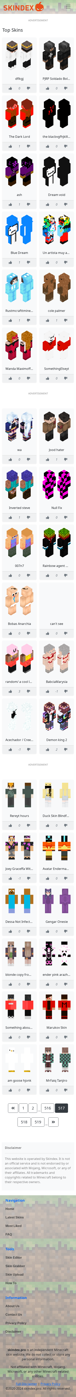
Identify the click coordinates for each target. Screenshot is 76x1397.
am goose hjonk (19, 1080)
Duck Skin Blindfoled (58, 816)
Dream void (56, 195)
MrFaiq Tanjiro (56, 1080)
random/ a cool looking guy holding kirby (35, 682)
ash (19, 195)
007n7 (19, 566)
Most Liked (13, 1226)
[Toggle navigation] (68, 6)
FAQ (8, 1234)
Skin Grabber (15, 1266)
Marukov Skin (57, 1027)
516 (47, 1108)
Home (9, 1209)
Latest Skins (14, 1217)
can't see (56, 624)
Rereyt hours (19, 816)
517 (61, 1108)
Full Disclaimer (26, 1384)
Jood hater (56, 450)
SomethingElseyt (56, 369)
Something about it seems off (27, 1027)
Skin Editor (13, 1257)
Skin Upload (14, 1274)
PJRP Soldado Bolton (58, 79)
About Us (12, 1306)
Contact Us (13, 1314)
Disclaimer (13, 1331)
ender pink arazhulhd (58, 974)
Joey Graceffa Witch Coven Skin (28, 869)
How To (11, 1283)
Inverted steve (19, 508)
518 (24, 1122)
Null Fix (56, 508)
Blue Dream (19, 253)
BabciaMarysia (56, 682)
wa (19, 450)
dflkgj (19, 79)
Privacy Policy (16, 1323)
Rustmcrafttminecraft (21, 311)
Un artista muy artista (59, 253)
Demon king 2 (56, 740)
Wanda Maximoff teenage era (27, 369)
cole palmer (56, 311)
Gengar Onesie (57, 922)
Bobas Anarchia (19, 624)
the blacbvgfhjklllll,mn (59, 136)
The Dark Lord (19, 136)
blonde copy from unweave (25, 974)
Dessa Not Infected (19, 922)
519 (38, 1122)
